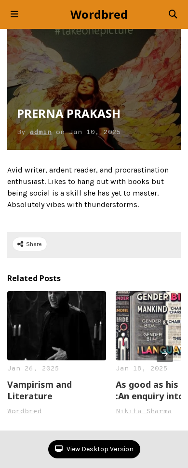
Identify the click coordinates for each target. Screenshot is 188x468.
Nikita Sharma (144, 411)
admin (41, 132)
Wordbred (99, 14)
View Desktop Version (99, 449)
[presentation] (165, 353)
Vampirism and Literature (39, 390)
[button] (14, 14)
